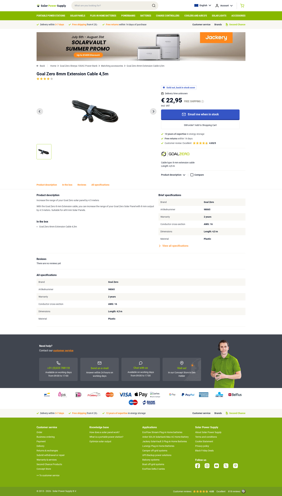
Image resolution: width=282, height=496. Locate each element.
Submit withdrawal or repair (51, 455)
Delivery (40, 446)
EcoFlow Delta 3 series (153, 469)
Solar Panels (77, 15)
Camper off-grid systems (154, 450)
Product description (171, 175)
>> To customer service (48, 475)
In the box (67, 184)
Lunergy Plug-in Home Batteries (158, 446)
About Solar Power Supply (208, 432)
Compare (199, 175)
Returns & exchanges (47, 450)
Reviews (82, 184)
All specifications (100, 184)
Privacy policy (202, 446)
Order (39, 432)
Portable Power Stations (51, 15)
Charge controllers (167, 15)
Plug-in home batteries (103, 15)
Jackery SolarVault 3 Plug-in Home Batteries (164, 441)
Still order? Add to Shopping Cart (200, 125)
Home (53, 66)
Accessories (238, 15)
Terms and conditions (206, 437)
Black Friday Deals (204, 450)
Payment (41, 441)
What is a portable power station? (106, 437)
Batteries (145, 15)
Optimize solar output (100, 441)
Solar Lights (219, 15)
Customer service (201, 24)
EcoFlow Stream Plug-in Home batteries (162, 432)
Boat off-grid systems (153, 464)
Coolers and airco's (195, 15)
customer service (63, 350)
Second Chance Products (49, 464)
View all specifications (175, 245)
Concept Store (44, 469)
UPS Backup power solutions (156, 455)
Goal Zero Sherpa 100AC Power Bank (78, 66)
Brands (218, 24)
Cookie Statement (204, 441)
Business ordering (46, 437)
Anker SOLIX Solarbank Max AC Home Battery (165, 437)
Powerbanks (128, 15)
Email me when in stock (203, 114)
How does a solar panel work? (104, 432)
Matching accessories (112, 66)
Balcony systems (150, 459)
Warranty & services (47, 459)
